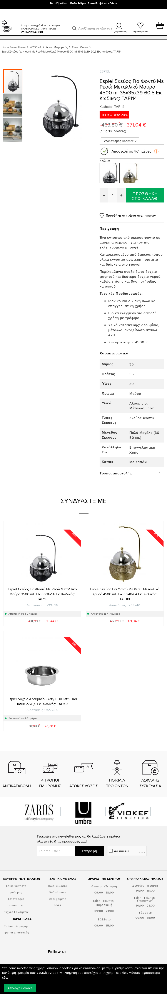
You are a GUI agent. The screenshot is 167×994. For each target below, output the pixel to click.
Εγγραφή (89, 850)
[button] (74, 28)
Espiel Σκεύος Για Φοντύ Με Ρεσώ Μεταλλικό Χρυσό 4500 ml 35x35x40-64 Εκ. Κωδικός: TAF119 (124, 594)
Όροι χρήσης (57, 899)
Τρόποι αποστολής (16, 932)
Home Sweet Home (13, 47)
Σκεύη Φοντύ (80, 47)
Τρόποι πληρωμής (16, 926)
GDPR (57, 905)
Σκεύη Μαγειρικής (57, 47)
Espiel (105, 71)
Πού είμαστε (57, 892)
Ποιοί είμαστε (57, 886)
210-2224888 (32, 32)
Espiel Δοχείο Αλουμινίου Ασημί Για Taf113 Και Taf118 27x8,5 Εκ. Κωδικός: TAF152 (42, 701)
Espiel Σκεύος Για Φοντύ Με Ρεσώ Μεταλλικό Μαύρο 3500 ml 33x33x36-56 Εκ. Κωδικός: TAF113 (42, 594)
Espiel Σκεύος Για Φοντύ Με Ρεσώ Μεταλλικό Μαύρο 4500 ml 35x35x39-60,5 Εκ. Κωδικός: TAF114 (61, 51)
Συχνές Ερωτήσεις (16, 912)
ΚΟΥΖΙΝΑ (35, 47)
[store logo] (10, 20)
